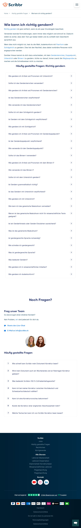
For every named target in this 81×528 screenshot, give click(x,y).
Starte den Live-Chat (16, 325)
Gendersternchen (58, 55)
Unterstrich (8, 58)
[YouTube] (34, 482)
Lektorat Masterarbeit (40, 458)
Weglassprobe (68, 58)
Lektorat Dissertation (40, 461)
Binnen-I (21, 58)
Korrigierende (40, 450)
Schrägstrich (9, 47)
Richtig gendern (10, 29)
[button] (75, 523)
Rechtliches (40, 447)
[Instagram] (40, 482)
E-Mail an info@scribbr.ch (17, 331)
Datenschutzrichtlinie (40, 512)
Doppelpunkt (70, 55)
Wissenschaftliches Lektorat (40, 467)
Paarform (60, 44)
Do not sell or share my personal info (40, 516)
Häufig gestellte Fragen (40, 444)
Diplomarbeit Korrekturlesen (40, 464)
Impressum (40, 508)
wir (17, 319)
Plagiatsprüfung (40, 470)
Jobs (41, 441)
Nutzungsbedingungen (41, 520)
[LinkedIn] (46, 482)
